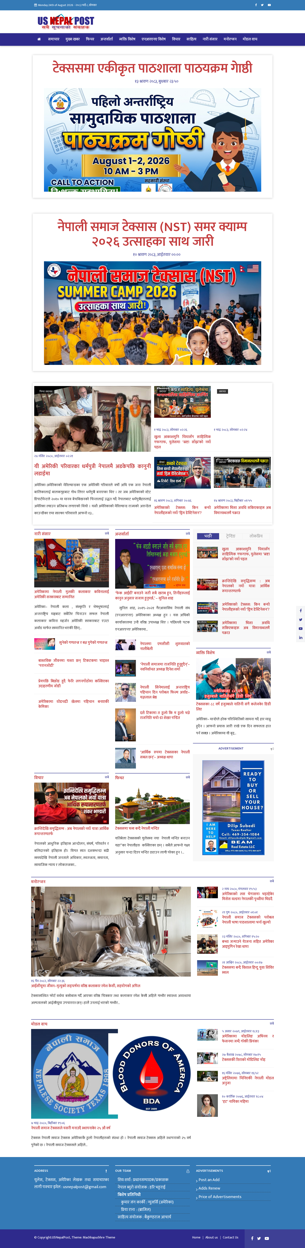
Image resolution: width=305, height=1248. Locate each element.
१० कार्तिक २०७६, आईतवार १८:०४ (242, 1096)
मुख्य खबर (73, 39)
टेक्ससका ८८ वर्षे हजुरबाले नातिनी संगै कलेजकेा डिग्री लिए (233, 707)
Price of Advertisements (220, 1196)
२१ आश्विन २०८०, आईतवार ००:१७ (242, 962)
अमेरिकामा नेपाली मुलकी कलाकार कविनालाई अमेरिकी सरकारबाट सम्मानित (71, 594)
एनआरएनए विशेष (154, 39)
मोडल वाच (250, 39)
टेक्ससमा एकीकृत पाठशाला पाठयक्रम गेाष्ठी (152, 68)
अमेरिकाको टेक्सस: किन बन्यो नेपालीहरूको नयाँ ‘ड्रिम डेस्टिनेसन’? (182, 510)
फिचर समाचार (45, 391)
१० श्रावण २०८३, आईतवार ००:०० (157, 254)
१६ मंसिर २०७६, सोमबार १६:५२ (240, 1073)
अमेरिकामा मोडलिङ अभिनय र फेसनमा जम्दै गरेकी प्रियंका (248, 1039)
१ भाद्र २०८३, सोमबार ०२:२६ (170, 429)
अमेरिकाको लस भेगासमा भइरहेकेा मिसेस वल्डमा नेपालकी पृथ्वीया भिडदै (248, 896)
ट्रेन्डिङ (230, 536)
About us (211, 1237)
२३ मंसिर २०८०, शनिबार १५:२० (240, 936)
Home (196, 1237)
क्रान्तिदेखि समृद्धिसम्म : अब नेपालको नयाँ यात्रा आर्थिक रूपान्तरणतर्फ (71, 831)
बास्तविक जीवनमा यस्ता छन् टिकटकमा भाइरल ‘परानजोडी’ (73, 663)
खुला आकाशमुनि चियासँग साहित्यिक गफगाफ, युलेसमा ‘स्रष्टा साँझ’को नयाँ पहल (182, 442)
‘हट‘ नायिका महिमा (235, 1102)
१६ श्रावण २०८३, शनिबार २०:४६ (172, 500)
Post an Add (209, 1179)
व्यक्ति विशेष (127, 39)
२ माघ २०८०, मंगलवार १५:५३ (239, 889)
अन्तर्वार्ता (106, 39)
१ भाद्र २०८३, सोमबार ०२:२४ (230, 429)
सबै (107, 533)
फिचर (90, 39)
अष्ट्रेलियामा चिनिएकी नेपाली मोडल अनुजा (248, 1080)
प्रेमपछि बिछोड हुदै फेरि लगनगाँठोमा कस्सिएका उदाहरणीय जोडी (73, 683)
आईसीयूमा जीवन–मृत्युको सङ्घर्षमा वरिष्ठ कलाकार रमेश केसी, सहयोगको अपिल (85, 986)
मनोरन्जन (230, 39)
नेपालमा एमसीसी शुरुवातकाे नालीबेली (165, 646)
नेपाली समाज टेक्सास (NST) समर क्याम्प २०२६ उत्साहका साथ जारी (152, 234)
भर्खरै (208, 536)
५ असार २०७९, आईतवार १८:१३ (240, 1031)
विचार (176, 39)
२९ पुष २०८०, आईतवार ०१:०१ (240, 912)
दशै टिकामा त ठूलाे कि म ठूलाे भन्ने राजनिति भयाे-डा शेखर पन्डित (165, 715)
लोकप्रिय (256, 536)
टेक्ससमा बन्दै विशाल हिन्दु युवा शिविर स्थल (248, 970)
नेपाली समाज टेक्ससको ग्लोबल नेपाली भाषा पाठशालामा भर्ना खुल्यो (248, 920)
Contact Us (230, 1237)
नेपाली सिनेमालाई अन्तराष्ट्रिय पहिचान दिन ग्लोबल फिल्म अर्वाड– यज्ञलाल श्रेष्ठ (165, 692)
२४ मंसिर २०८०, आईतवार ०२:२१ (53, 456)
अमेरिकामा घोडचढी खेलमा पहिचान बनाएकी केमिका (73, 704)
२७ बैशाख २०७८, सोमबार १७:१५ (241, 1054)
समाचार (53, 39)
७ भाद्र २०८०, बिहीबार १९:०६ (48, 1123)
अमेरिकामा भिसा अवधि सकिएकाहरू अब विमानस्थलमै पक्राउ (242, 510)
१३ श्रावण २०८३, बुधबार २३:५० (156, 81)
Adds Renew (209, 1188)
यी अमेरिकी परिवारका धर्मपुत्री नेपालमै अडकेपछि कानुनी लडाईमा (92, 470)
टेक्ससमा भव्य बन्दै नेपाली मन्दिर (137, 829)
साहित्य (191, 39)
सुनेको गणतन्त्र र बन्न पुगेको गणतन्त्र (83, 643)
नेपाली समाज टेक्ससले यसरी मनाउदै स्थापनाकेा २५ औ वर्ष (70, 1128)
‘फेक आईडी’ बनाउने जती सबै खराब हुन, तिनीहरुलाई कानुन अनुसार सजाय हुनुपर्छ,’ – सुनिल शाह (152, 596)
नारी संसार (210, 39)
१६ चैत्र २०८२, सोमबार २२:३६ (48, 981)
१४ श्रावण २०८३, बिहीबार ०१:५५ (233, 500)
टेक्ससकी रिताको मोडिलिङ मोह (243, 1060)
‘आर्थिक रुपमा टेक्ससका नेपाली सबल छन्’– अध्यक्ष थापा (165, 754)
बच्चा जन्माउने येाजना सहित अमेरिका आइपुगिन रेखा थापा (248, 944)
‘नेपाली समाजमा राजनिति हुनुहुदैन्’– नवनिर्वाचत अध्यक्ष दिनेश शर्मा (165, 667)
